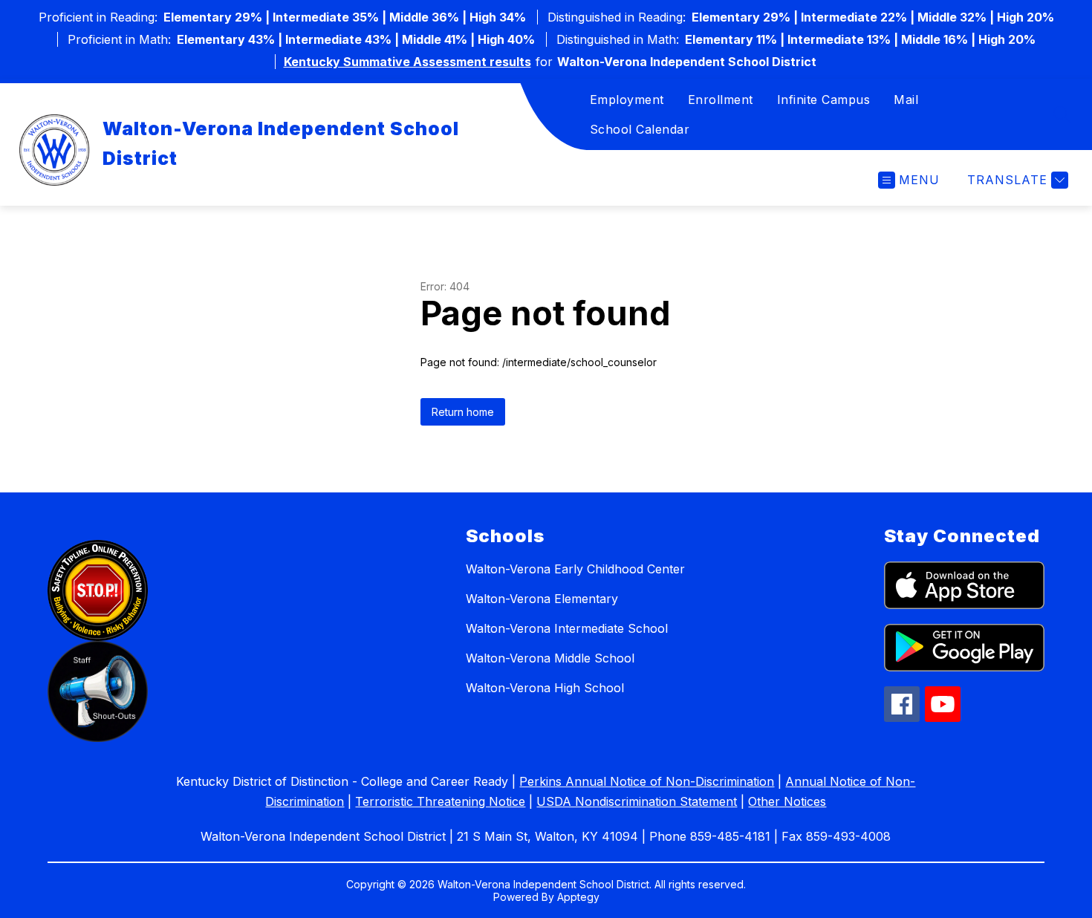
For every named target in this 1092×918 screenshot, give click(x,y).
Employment (627, 99)
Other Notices (787, 801)
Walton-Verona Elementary (542, 598)
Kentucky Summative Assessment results (407, 61)
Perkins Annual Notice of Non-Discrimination (646, 781)
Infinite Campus (824, 99)
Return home (463, 412)
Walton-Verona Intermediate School (567, 628)
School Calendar (640, 129)
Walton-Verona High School (545, 687)
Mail (906, 99)
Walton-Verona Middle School (550, 658)
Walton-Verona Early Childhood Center (575, 568)
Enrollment (720, 99)
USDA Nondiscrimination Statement (636, 801)
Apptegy (578, 897)
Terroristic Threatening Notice (440, 801)
